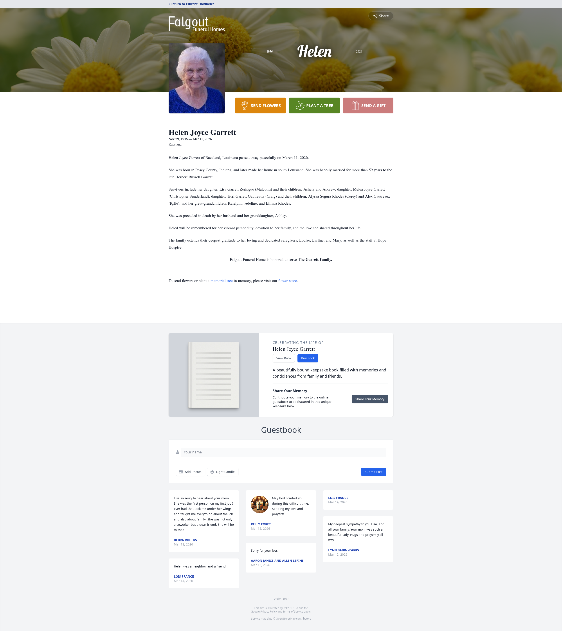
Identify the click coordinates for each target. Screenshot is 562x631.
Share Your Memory (369, 399)
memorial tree (222, 280)
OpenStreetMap (285, 618)
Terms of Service (293, 611)
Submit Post (373, 472)
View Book (283, 358)
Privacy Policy (268, 611)
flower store (287, 280)
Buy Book (308, 358)
